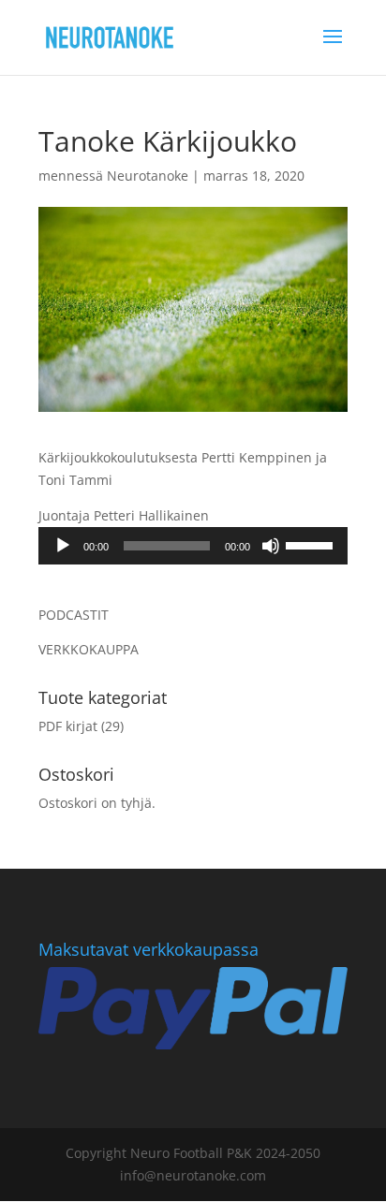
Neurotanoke (147, 175)
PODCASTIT (73, 614)
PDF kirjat (67, 726)
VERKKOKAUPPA (88, 649)
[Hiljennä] (270, 545)
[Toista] (62, 545)
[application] (193, 545)
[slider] (312, 544)
